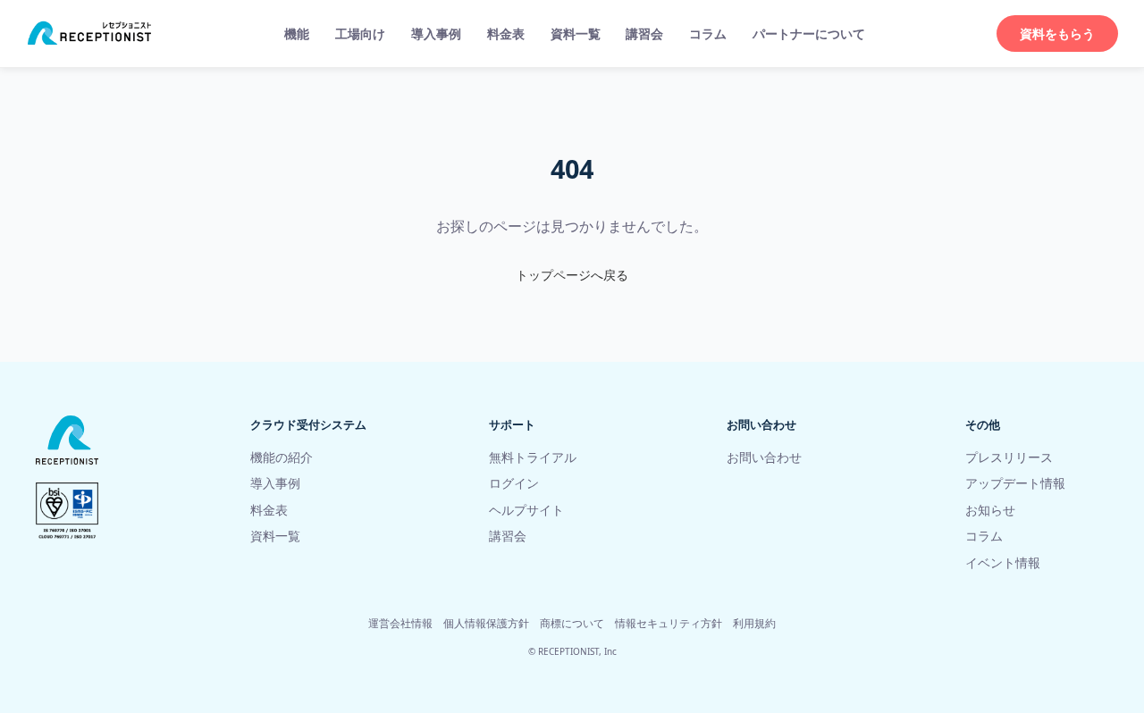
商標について (572, 623)
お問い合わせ (764, 457)
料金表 (506, 33)
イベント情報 (1002, 562)
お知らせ (990, 509)
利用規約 (754, 623)
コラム (708, 33)
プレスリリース (1009, 457)
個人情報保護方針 (486, 623)
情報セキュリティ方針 (668, 623)
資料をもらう (1057, 33)
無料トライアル (532, 457)
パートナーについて (809, 33)
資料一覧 (576, 33)
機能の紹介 (281, 457)
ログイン (514, 482)
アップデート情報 (1015, 482)
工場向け (360, 33)
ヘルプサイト (526, 509)
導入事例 (436, 33)
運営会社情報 (400, 623)
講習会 (644, 33)
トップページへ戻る (572, 274)
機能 (296, 33)
